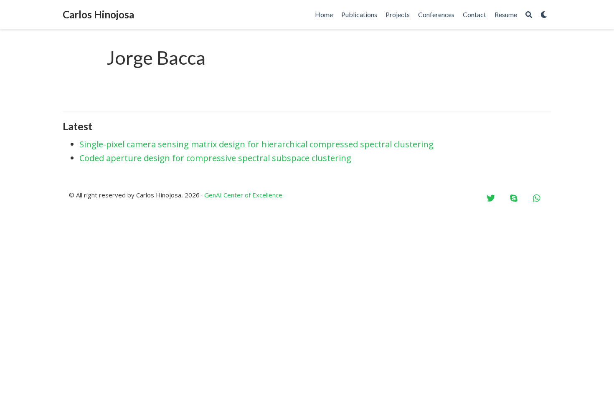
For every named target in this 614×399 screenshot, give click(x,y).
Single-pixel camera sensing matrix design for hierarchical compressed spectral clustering (256, 144)
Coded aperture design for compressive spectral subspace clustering (215, 158)
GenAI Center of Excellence (243, 195)
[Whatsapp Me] (536, 198)
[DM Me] (490, 198)
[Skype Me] (513, 198)
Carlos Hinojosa (98, 14)
